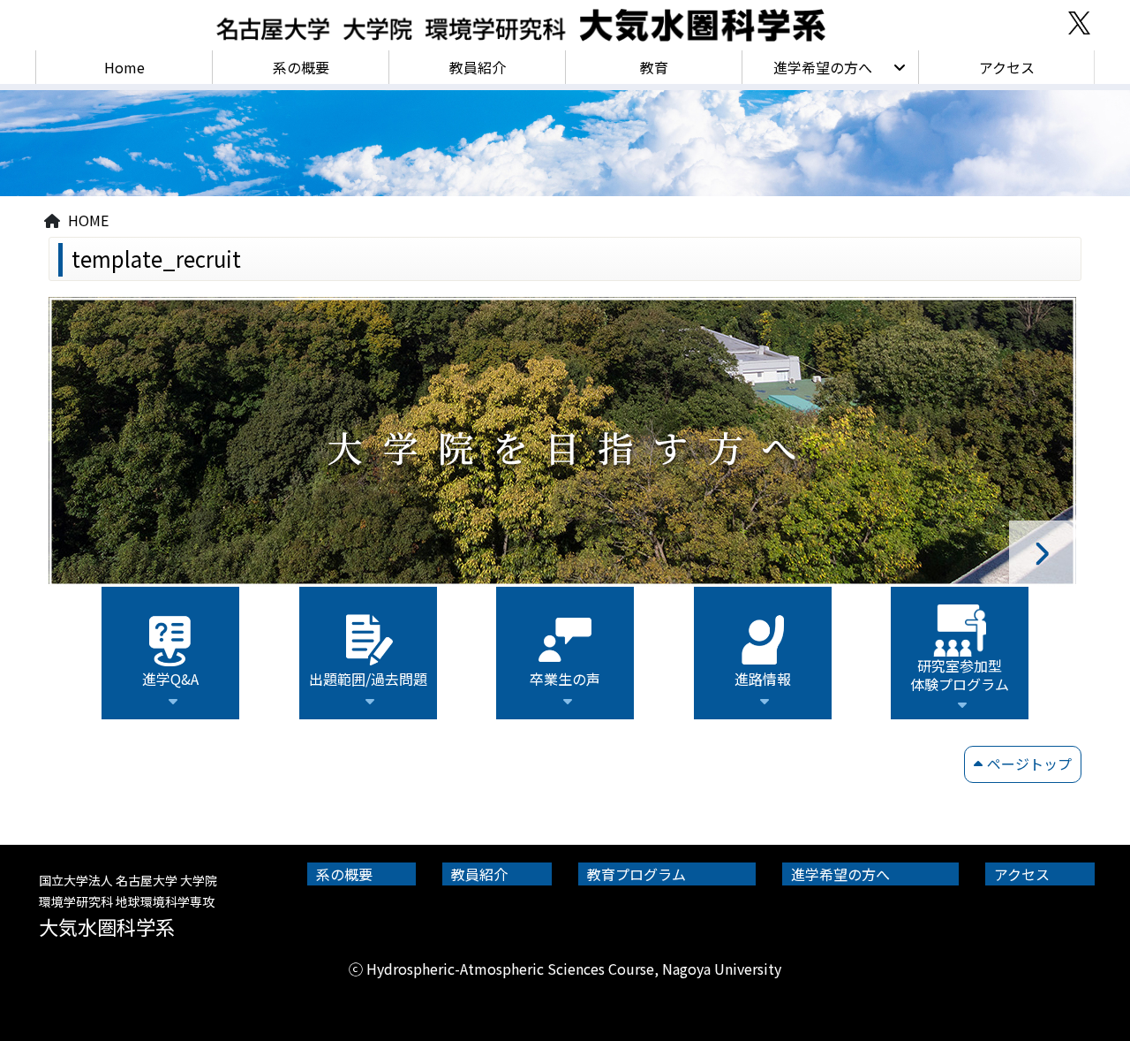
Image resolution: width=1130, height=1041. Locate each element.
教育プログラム (636, 874)
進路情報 (762, 678)
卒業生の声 (565, 678)
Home (124, 67)
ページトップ (1029, 763)
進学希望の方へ (822, 67)
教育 (654, 67)
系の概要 (301, 67)
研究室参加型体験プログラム (959, 675)
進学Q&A (170, 678)
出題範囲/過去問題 (368, 678)
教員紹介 (477, 67)
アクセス (1007, 67)
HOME (88, 220)
